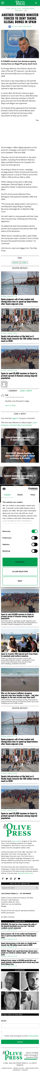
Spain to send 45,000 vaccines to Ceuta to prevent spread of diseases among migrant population (19, 375)
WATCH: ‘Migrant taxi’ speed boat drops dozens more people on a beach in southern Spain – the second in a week (20, 953)
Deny (20, 581)
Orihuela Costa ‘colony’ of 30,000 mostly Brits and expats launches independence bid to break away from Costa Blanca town (20, 962)
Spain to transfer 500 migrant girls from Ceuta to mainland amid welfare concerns (19, 655)
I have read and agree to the (21, 1036)
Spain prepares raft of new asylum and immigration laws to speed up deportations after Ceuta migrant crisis (19, 301)
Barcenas (16, 262)
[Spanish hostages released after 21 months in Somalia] (20, 436)
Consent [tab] (7, 495)
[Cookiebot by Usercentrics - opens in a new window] (28, 489)
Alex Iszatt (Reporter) (23, 26)
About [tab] (32, 495)
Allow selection (20, 571)
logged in (15, 418)
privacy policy (32, 1036)
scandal (24, 262)
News (22, 248)
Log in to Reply (10, 405)
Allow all (20, 562)
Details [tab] (20, 495)
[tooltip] (2, 878)
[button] (37, 888)
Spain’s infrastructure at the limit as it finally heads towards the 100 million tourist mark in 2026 (20, 338)
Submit (20, 1042)
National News (28, 8)
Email (4, 1021)
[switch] (34, 538)
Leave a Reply (26, 390)
